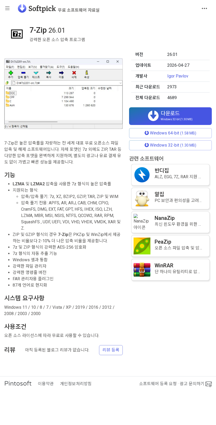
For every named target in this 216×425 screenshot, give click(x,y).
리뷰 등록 (110, 349)
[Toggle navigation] (204, 8)
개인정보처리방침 (76, 383)
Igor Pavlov (177, 76)
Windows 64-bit (172, 133)
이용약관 (46, 383)
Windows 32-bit (172, 145)
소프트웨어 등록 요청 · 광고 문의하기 (172, 383)
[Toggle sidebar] (7, 8)
